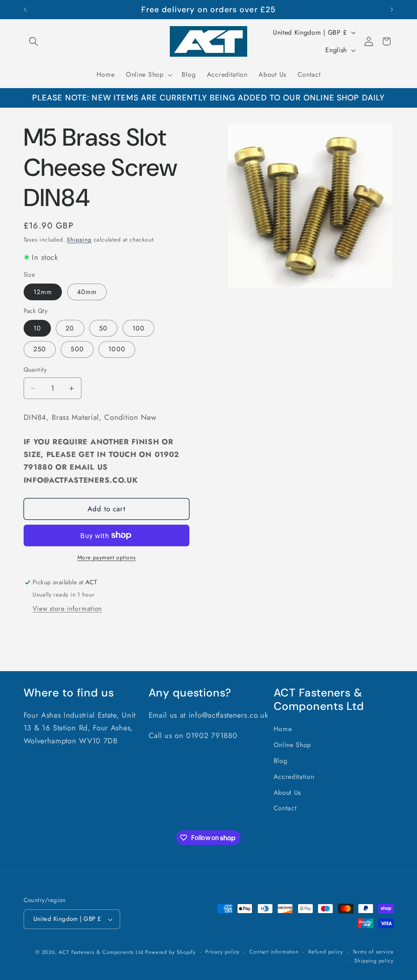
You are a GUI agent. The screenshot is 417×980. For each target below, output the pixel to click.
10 (37, 328)
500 (76, 349)
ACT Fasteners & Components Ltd (101, 952)
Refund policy (325, 952)
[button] (34, 41)
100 (138, 328)
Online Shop (293, 744)
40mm (87, 292)
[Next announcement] (392, 10)
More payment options (106, 557)
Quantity (35, 370)
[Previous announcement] (25, 10)
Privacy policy (222, 952)
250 (39, 349)
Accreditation (294, 776)
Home (283, 729)
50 (103, 328)
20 (70, 328)
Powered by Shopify (170, 952)
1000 (116, 349)
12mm (43, 292)
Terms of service (373, 952)
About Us (287, 792)
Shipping (79, 239)
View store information (67, 608)
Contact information (273, 952)
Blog (281, 760)
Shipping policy (373, 960)
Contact (285, 808)
